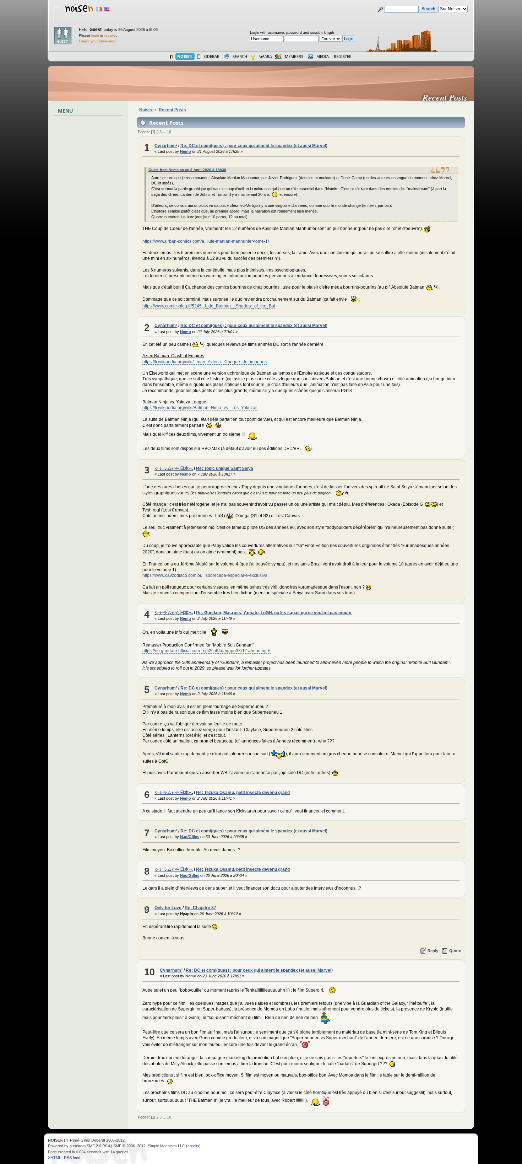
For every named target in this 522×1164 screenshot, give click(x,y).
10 (169, 132)
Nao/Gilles (189, 837)
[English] (106, 9)
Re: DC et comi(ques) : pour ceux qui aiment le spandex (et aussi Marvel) (253, 145)
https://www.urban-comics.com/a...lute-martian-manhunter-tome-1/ (205, 241)
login (95, 35)
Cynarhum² (165, 145)
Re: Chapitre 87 (200, 907)
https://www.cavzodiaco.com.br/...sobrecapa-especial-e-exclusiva (204, 575)
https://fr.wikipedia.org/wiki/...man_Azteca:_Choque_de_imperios (204, 361)
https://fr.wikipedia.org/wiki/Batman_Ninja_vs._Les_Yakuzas (199, 407)
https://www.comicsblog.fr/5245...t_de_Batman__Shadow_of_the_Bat (208, 306)
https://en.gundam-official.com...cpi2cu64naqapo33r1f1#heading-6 (206, 650)
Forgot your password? (97, 41)
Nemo (185, 151)
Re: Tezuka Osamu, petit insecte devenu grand (243, 792)
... (165, 132)
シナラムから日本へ (173, 468)
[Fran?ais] (99, 9)
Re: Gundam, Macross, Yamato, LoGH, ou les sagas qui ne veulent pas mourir (274, 612)
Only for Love (167, 907)
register (110, 35)
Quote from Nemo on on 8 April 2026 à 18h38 (187, 170)
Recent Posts (448, 97)
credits (193, 1146)
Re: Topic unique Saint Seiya (224, 468)
